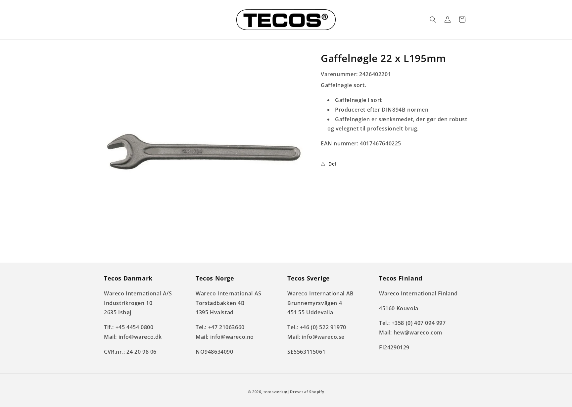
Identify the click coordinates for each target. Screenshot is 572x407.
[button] (433, 19)
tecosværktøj (276, 391)
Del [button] (332, 164)
